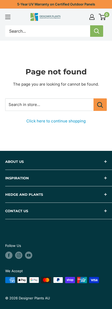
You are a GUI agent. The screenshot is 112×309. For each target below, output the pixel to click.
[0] (102, 17)
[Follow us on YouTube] (28, 255)
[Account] (92, 17)
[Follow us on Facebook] (9, 255)
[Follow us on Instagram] (18, 255)
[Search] (96, 31)
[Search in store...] (100, 104)
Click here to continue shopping (56, 120)
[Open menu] (7, 17)
